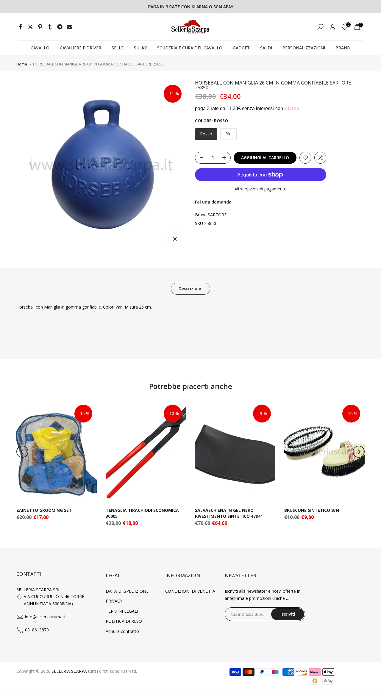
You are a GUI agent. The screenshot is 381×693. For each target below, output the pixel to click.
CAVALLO (40, 48)
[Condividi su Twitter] (30, 26)
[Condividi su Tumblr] (50, 26)
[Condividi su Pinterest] (40, 26)
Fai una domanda (213, 202)
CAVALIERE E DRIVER (80, 48)
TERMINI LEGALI (122, 611)
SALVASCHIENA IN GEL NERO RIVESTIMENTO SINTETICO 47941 (229, 513)
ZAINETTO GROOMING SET (44, 510)
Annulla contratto (122, 631)
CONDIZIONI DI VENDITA (190, 591)
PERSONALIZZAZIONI (303, 48)
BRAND (342, 48)
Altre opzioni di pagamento (261, 189)
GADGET (241, 48)
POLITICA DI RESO (124, 621)
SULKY (140, 48)
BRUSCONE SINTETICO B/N (311, 510)
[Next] (359, 452)
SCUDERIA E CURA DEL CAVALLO (189, 48)
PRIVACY (114, 601)
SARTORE (217, 215)
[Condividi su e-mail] (69, 26)
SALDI (266, 48)
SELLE (118, 48)
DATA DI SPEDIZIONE (127, 591)
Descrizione (190, 288)
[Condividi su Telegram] (60, 26)
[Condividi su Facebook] (20, 26)
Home (21, 64)
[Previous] (22, 452)
